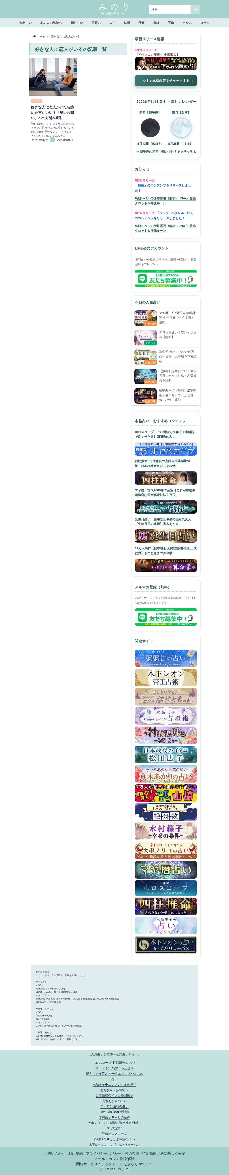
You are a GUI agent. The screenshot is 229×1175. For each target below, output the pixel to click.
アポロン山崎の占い (114, 1106)
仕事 (141, 22)
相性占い (77, 22)
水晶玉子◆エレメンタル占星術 (114, 1084)
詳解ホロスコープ (114, 1133)
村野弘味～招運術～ (114, 1089)
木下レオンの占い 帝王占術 (114, 1068)
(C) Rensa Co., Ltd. (114, 1168)
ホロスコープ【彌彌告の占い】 (114, 1062)
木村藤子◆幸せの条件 (114, 1117)
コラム (205, 22)
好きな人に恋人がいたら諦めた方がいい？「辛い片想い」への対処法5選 (52, 112)
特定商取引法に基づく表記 (163, 1153)
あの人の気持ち (51, 22)
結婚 (127, 22)
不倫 (171, 22)
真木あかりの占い (114, 1100)
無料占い (25, 22)
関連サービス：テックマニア (99, 1163)
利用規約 (75, 1153)
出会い (187, 22)
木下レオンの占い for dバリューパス (114, 1144)
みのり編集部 (65, 140)
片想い (96, 22)
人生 (112, 22)
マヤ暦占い (114, 1127)
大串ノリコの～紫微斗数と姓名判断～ (114, 1122)
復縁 (156, 22)
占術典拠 (132, 1153)
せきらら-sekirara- (138, 1163)
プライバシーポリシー (104, 1153)
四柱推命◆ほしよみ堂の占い (114, 1138)
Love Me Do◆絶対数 (114, 1111)
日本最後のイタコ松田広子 (114, 1095)
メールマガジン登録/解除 (114, 1158)
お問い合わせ (54, 1153)
